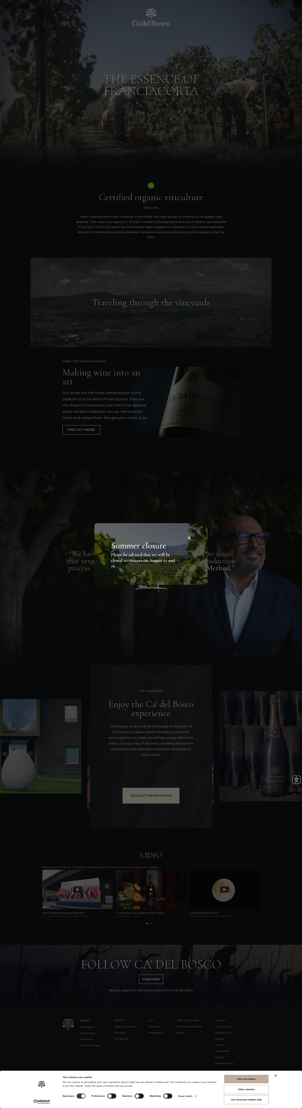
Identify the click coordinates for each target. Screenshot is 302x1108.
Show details (185, 1096)
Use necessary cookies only (246, 1099)
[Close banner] (276, 1075)
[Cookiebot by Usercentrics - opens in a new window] (42, 1101)
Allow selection (246, 1089)
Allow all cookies (246, 1079)
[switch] (111, 1096)
